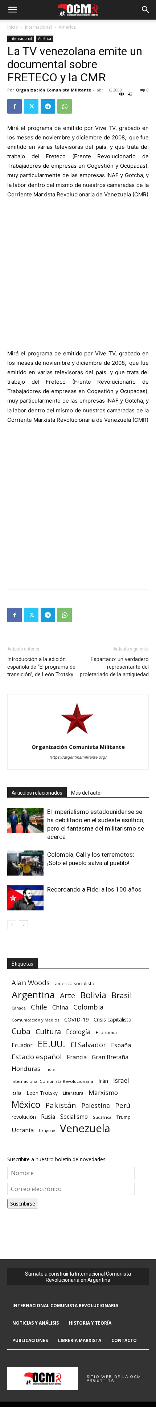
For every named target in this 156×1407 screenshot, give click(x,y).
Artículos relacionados (37, 793)
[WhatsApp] (64, 106)
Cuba (21, 1031)
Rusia (48, 1117)
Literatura (73, 1093)
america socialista (74, 983)
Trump (123, 1117)
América (67, 27)
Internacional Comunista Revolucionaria (52, 1081)
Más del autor (86, 793)
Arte (67, 995)
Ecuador (22, 1045)
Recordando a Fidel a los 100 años (94, 889)
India (50, 1069)
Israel (121, 1080)
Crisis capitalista (112, 1019)
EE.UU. (51, 1044)
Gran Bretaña (110, 1057)
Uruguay (47, 1130)
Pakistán (60, 1105)
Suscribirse (22, 1203)
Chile (39, 1007)
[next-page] (23, 924)
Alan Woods (31, 982)
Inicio (12, 27)
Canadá (19, 1008)
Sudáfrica (102, 1117)
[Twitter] (31, 106)
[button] (12, 10)
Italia (16, 1093)
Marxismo (103, 1092)
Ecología (78, 1032)
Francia (77, 1057)
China (60, 1007)
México (26, 1104)
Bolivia (93, 995)
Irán (103, 1080)
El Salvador (88, 1045)
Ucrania (23, 1130)
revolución (24, 1116)
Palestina (95, 1105)
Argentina (33, 995)
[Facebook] (14, 106)
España (121, 1045)
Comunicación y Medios (35, 1020)
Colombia (88, 1007)
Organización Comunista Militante (53, 90)
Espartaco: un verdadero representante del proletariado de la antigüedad (114, 667)
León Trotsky (42, 1092)
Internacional (38, 27)
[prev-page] (11, 924)
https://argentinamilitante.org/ (78, 757)
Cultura (48, 1031)
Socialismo (74, 1117)
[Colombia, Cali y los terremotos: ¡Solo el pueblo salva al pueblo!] (25, 863)
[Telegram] (48, 106)
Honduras (26, 1068)
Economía (106, 1032)
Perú (122, 1105)
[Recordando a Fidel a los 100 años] (25, 897)
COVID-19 (76, 1019)
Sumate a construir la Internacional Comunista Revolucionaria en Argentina (78, 1277)
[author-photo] (78, 737)
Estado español (37, 1056)
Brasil (121, 995)
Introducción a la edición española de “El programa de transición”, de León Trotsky (41, 667)
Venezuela (85, 1128)
